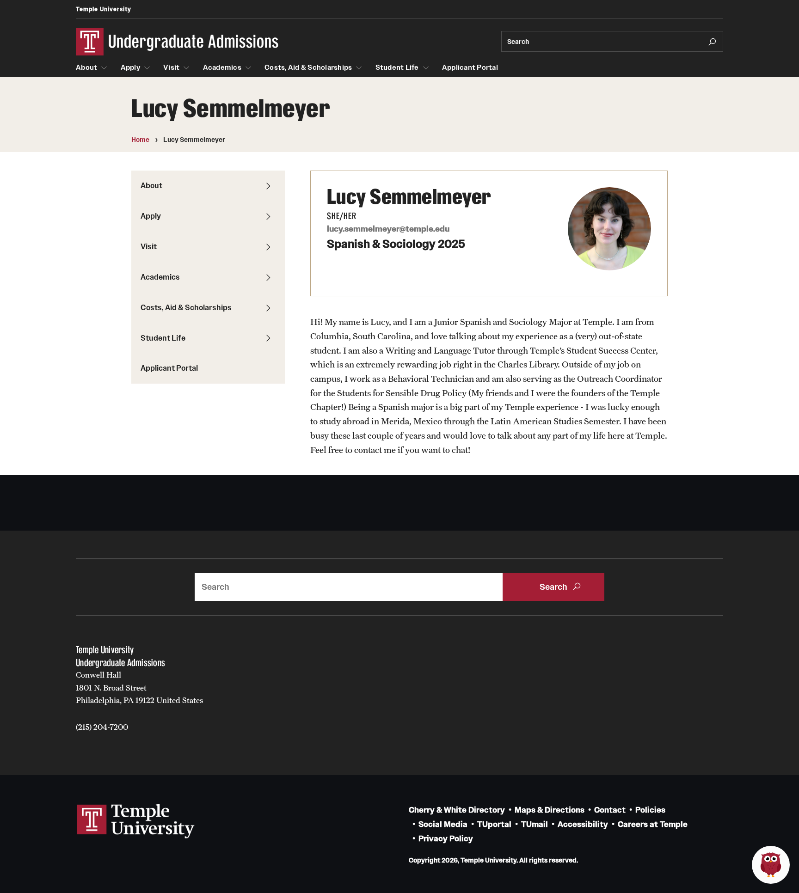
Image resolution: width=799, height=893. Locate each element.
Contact (610, 810)
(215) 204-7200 (102, 727)
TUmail (534, 824)
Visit (171, 67)
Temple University (103, 9)
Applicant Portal (470, 67)
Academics (222, 67)
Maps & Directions (549, 810)
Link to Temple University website (136, 821)
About (86, 67)
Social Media (442, 824)
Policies (650, 810)
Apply (130, 67)
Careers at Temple (653, 824)
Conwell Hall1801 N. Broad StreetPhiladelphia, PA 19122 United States (139, 687)
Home (140, 139)
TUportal (494, 824)
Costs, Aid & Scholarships (308, 67)
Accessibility (583, 824)
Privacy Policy (445, 839)
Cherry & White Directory (457, 810)
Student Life (397, 67)
